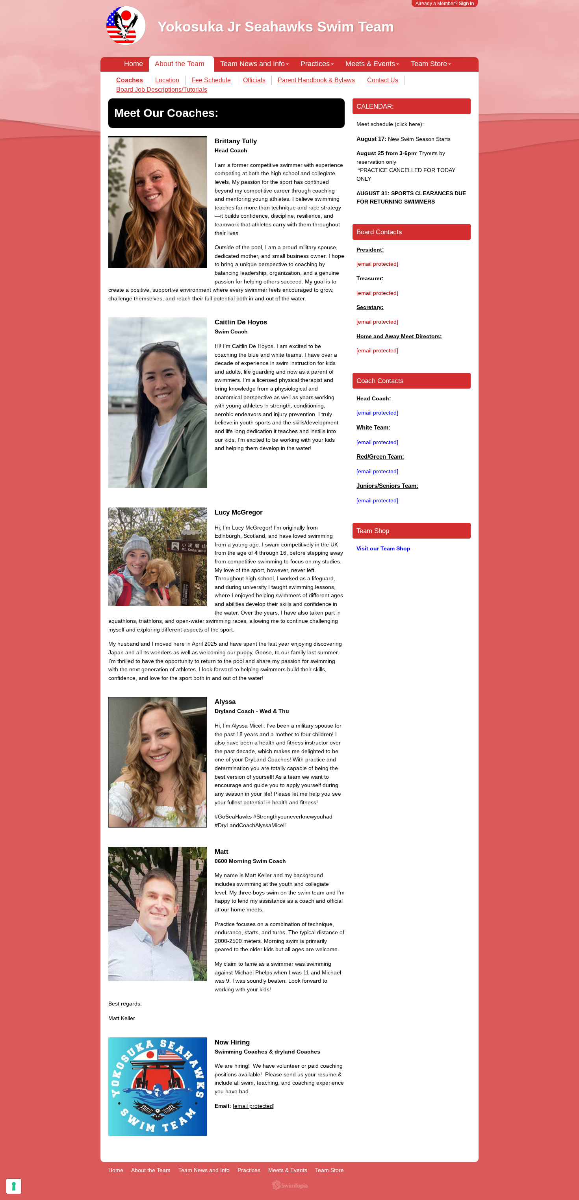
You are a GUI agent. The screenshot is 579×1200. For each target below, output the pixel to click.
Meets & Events (370, 64)
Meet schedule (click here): (390, 124)
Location (167, 80)
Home (133, 64)
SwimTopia (290, 1185)
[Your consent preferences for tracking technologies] (13, 1186)
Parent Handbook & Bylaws (316, 80)
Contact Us (382, 80)
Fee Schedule (211, 80)
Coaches (129, 80)
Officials (254, 80)
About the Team (179, 64)
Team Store (429, 64)
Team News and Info (252, 64)
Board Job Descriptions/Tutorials (161, 89)
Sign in (466, 3)
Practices (315, 64)
